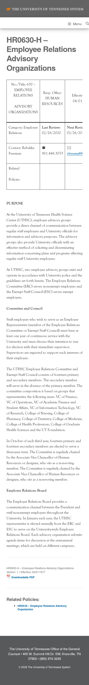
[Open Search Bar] (87, 23)
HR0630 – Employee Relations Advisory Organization (42, 607)
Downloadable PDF (23, 577)
